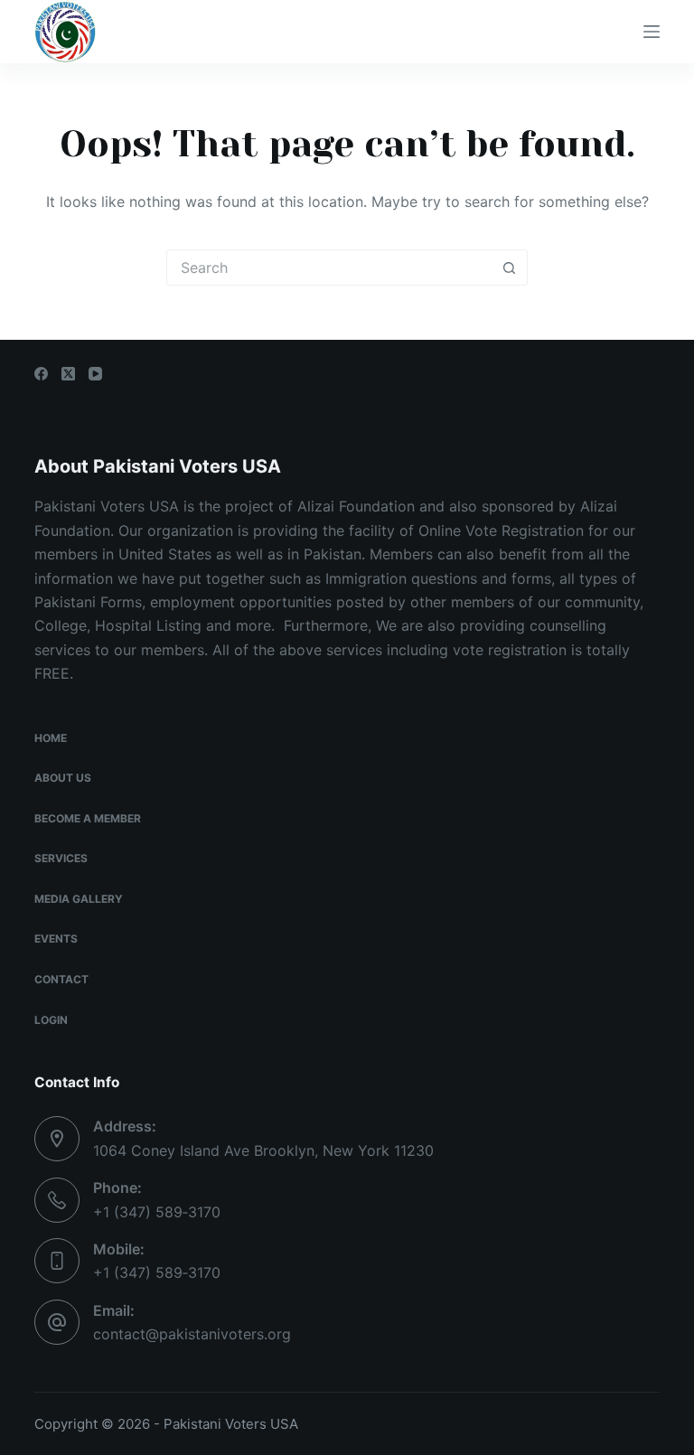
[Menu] (651, 31)
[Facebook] (41, 373)
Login (51, 1020)
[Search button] (509, 267)
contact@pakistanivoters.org (192, 1334)
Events (56, 938)
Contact (61, 979)
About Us (62, 777)
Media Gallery (78, 899)
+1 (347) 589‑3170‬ (156, 1212)
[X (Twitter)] (68, 373)
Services (61, 858)
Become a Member (87, 818)
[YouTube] (95, 373)
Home (50, 738)
